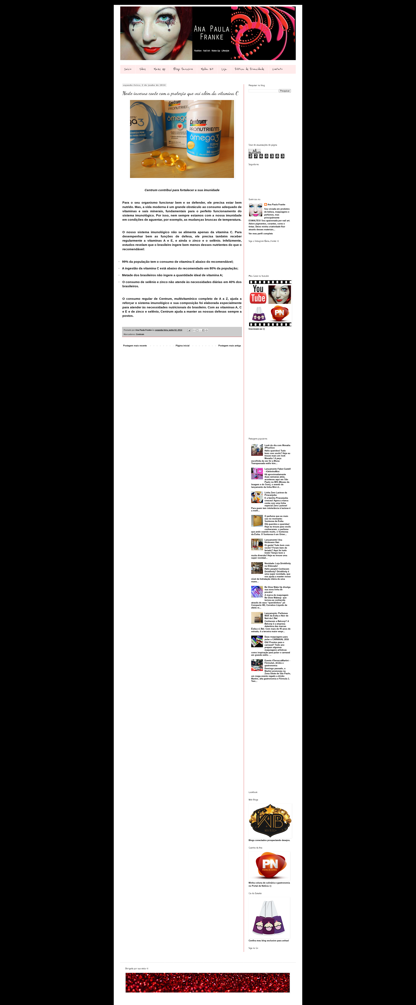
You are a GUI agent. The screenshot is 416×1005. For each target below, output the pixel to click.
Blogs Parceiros (183, 69)
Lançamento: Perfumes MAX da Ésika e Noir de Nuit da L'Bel (276, 615)
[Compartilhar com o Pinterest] (206, 330)
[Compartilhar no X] (200, 330)
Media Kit (207, 69)
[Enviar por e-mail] (194, 330)
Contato (277, 69)
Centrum (140, 334)
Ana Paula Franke (276, 204)
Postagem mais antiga (229, 345)
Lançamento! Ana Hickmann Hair (273, 541)
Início (127, 69)
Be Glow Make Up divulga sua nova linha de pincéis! (277, 589)
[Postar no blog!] (197, 330)
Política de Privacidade (249, 69)
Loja (224, 69)
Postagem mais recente (135, 345)
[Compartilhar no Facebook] (203, 330)
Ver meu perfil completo (261, 233)
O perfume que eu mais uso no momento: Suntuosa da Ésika (276, 518)
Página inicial (182, 345)
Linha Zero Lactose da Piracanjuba (276, 493)
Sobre (142, 69)
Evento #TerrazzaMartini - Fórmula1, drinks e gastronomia (277, 663)
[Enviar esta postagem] (188, 330)
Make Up (159, 69)
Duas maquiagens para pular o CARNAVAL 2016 (277, 638)
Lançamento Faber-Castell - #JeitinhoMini (278, 470)
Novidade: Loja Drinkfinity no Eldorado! (278, 564)
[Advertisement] (273, 117)
